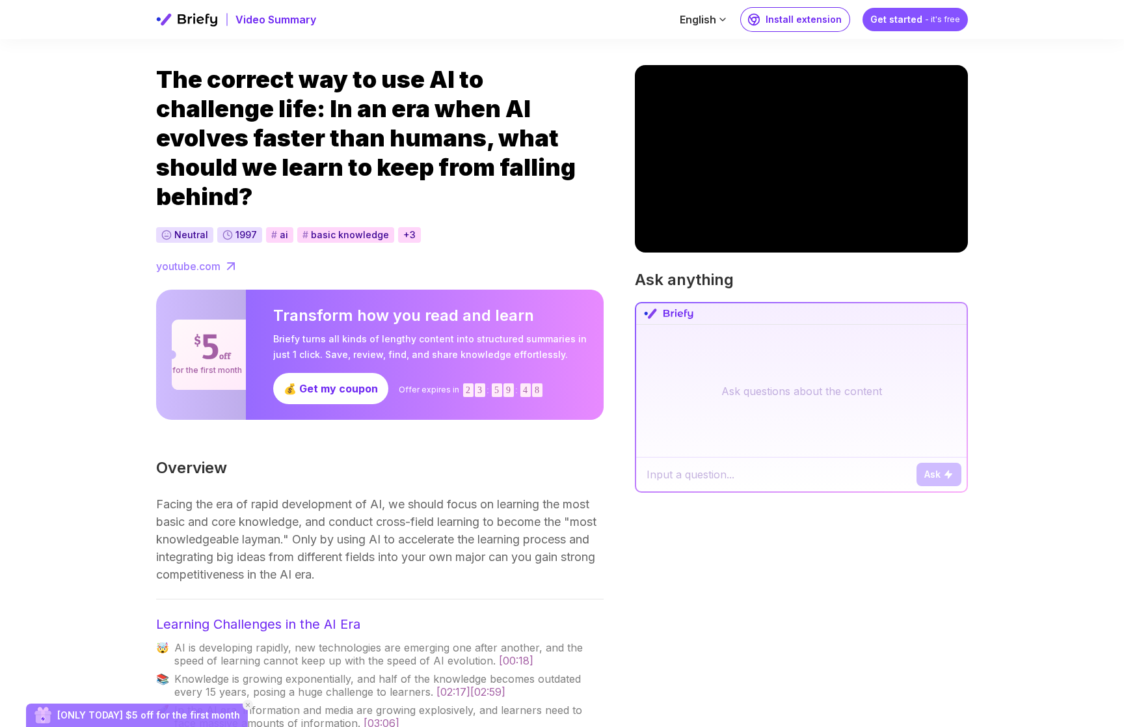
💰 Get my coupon (331, 388)
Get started (915, 19)
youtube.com (188, 266)
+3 (409, 234)
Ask (932, 474)
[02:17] (453, 691)
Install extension (804, 19)
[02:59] (487, 691)
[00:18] (516, 660)
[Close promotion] (248, 705)
